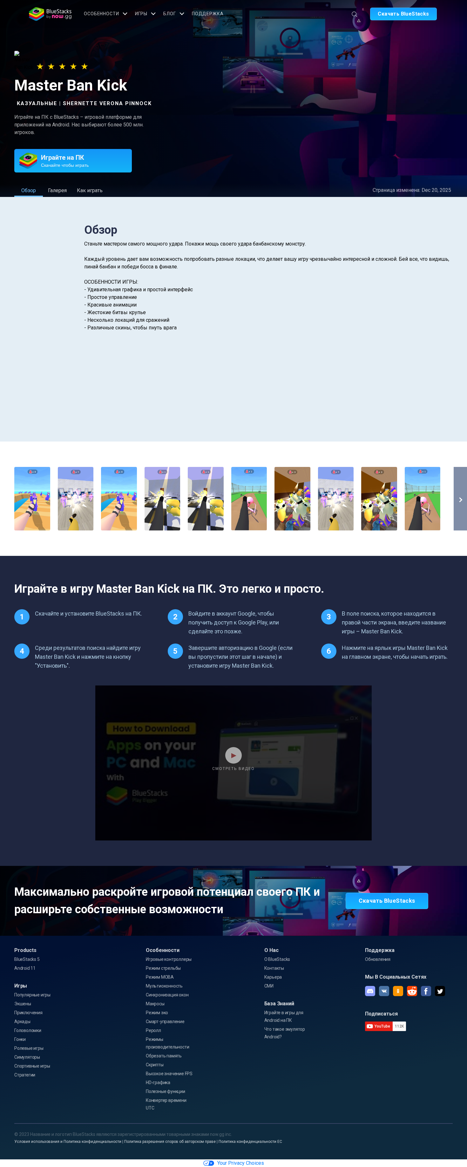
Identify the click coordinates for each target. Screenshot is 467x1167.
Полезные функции (165, 1091)
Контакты (274, 968)
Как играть (90, 190)
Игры (141, 13)
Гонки (20, 1039)
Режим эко (157, 1012)
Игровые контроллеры (169, 959)
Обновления (377, 959)
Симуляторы (27, 1057)
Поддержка (208, 13)
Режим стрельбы (163, 968)
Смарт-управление (165, 1021)
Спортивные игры (32, 1066)
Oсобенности (101, 13)
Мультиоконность (164, 985)
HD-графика (158, 1082)
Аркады (22, 1021)
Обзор (28, 190)
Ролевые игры (29, 1048)
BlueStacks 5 (27, 959)
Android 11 (25, 968)
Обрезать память (164, 1055)
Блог (169, 13)
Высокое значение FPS (169, 1073)
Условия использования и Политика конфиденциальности (67, 1141)
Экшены (22, 1003)
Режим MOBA (160, 977)
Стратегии (24, 1074)
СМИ (269, 985)
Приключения (28, 1012)
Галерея (57, 190)
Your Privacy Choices (240, 1163)
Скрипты (155, 1064)
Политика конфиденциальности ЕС (250, 1141)
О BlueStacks (277, 959)
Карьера (273, 977)
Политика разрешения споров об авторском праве (170, 1141)
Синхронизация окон (167, 994)
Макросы (155, 1003)
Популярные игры (32, 994)
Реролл (153, 1030)
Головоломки (27, 1030)
